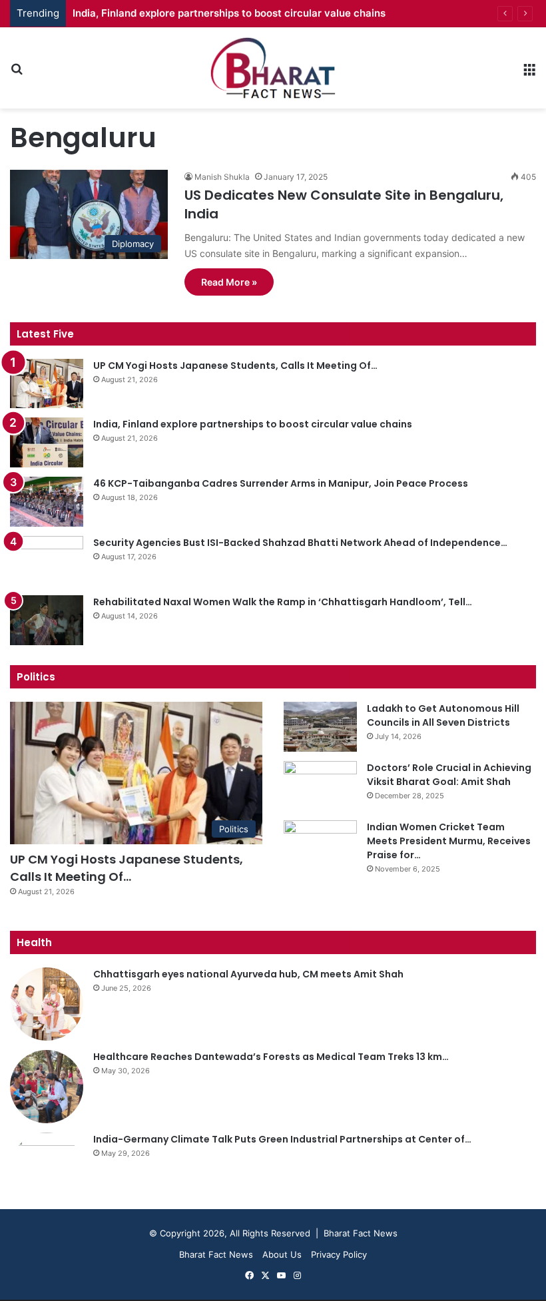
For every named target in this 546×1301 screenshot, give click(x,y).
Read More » (229, 282)
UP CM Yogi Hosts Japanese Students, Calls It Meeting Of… (235, 365)
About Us (282, 1254)
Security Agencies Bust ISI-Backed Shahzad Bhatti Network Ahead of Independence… (300, 542)
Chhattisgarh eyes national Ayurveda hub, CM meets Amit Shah (248, 974)
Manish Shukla (222, 177)
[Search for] (16, 73)
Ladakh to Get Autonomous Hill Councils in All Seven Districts (443, 715)
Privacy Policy (339, 1254)
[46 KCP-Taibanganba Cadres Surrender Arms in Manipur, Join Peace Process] (46, 502)
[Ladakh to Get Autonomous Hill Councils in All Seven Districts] (320, 727)
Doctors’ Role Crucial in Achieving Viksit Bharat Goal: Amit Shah (449, 774)
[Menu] (529, 73)
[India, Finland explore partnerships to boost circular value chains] (46, 442)
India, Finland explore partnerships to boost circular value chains (229, 13)
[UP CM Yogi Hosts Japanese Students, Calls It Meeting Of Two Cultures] (46, 383)
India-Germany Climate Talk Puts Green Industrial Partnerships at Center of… (282, 1139)
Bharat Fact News (216, 1254)
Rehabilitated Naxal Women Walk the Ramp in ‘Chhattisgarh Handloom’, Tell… (282, 602)
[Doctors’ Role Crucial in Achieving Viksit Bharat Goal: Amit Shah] (320, 786)
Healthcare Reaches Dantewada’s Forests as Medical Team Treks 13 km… (271, 1056)
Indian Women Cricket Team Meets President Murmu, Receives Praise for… (449, 841)
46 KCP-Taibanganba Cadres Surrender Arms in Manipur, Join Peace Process (280, 483)
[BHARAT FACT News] (273, 68)
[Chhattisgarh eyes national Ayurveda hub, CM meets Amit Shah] (46, 1004)
